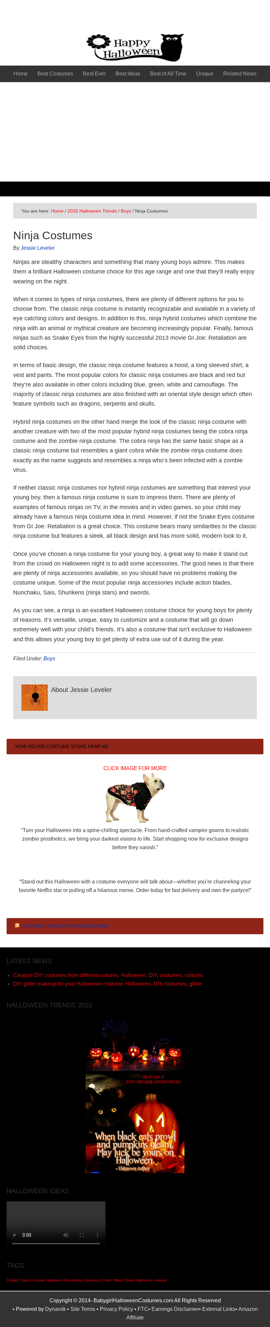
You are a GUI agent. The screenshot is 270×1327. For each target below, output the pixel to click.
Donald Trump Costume (26, 1280)
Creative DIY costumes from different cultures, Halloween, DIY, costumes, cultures (108, 975)
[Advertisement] (135, 132)
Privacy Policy (116, 1309)
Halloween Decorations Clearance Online (79, 1280)
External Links (218, 1309)
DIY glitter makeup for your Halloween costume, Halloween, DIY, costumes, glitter (107, 984)
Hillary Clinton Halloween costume (140, 1280)
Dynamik (55, 1309)
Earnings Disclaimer (175, 1309)
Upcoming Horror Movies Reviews (65, 926)
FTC (143, 1309)
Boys (49, 658)
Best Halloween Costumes (135, 16)
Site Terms (82, 1309)
